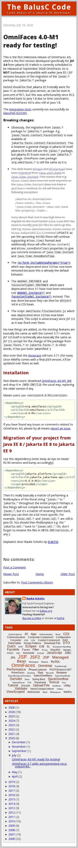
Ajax (34, 634)
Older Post (68, 574)
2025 (11, 716)
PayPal (60, 618)
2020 (11, 738)
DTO (66, 643)
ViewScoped (15, 691)
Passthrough (61, 666)
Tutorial (13, 685)
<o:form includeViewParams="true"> (44, 262)
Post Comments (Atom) (37, 582)
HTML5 (10, 653)
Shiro (27, 679)
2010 (11, 821)
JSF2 (35, 657)
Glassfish (55, 649)
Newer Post (11, 574)
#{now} (38, 169)
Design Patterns (32, 643)
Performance (16, 669)
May (14, 772)
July (14, 755)
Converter (15, 640)
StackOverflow (58, 679)
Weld (45, 692)
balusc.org (46, 611)
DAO (65, 640)
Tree (64, 682)
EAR (20, 647)
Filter (36, 649)
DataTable (14, 643)
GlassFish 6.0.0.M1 (15, 113)
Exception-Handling (62, 647)
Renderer (61, 672)
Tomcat (54, 682)
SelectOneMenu (43, 675)
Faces (26, 649)
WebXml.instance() (31, 292)
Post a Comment (14, 567)
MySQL (55, 661)
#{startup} (57, 169)
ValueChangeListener (42, 688)
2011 (11, 817)
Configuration (63, 637)
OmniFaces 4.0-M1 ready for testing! (36, 759)
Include (40, 653)
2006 (11, 839)
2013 (11, 808)
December (19, 742)
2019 (11, 782)
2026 (11, 712)
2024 (11, 721)
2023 (11, 725)
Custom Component (49, 640)
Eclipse (30, 646)
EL (48, 646)
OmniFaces (23, 665)
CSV (33, 640)
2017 (11, 790)
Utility (67, 685)
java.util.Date (50, 173)
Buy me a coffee (31, 618)
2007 (11, 834)
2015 (11, 799)
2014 (11, 804)
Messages (33, 662)
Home (40, 574)
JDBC (68, 652)
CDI (66, 634)
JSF (22, 657)
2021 (11, 734)
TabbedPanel (18, 682)
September (19, 751)
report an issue (60, 428)
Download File (52, 643)
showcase (34, 355)
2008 (11, 830)
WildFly (68, 692)
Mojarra (44, 662)
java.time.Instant (24, 176)
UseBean (56, 686)
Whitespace (55, 692)
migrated (25, 173)
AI (26, 634)
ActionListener (15, 634)
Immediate (28, 653)
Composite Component (40, 637)
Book (58, 634)
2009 (11, 825)
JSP (46, 657)
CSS (26, 640)
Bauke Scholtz (35, 598)
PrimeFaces (17, 672)
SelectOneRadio (62, 676)
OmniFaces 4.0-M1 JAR (56, 381)
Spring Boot (38, 679)
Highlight (67, 650)
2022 (11, 729)
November (19, 746)
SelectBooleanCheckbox (19, 676)
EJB (41, 646)
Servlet (16, 679)
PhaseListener (38, 669)
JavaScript (54, 652)
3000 (11, 707)
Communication (16, 637)
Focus (44, 650)
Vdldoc (60, 689)
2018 (11, 786)
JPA (12, 657)
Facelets (13, 649)
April (15, 776)
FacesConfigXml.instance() (32, 296)
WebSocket (33, 692)
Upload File (41, 685)
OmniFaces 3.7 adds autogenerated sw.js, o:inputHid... (39, 765)
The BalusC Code (39, 7)
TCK (29, 682)
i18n (18, 653)
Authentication (46, 634)
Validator (21, 688)
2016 (11, 795)
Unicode (25, 685)
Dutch (11, 646)
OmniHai (45, 666)
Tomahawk (40, 682)
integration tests (20, 109)
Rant (40, 672)
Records (50, 673)
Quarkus (31, 673)
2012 (11, 812)
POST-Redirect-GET (60, 669)
